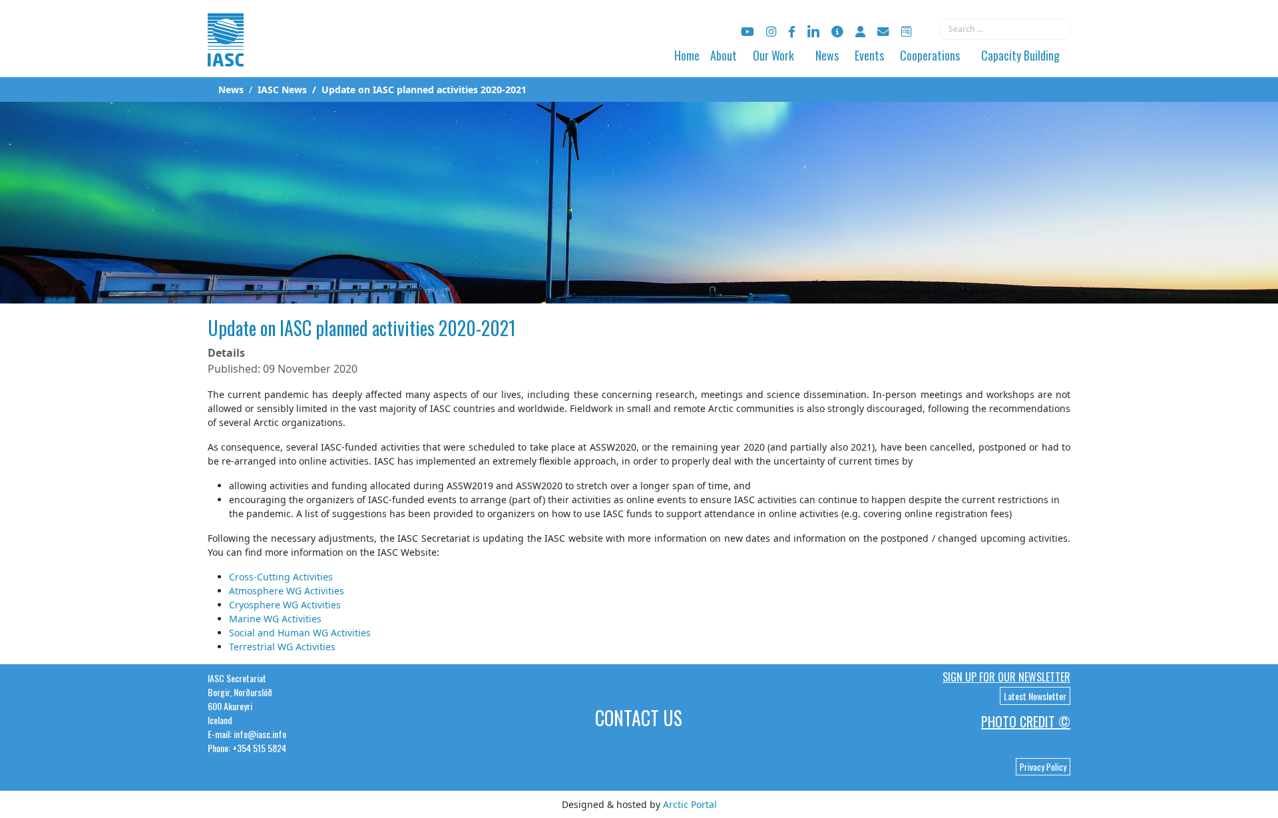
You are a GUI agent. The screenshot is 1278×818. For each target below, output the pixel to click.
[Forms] (906, 31)
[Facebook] (791, 31)
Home (687, 55)
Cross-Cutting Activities (281, 576)
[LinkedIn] (813, 31)
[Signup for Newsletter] (837, 31)
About (723, 55)
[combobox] (1005, 29)
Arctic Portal (690, 804)
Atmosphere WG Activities (286, 590)
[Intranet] (860, 31)
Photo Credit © (1025, 721)
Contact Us (638, 717)
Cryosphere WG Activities (285, 604)
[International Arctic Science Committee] (226, 53)
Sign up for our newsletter (1006, 677)
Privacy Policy (1043, 766)
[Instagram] (771, 31)
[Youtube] (747, 31)
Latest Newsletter (1035, 696)
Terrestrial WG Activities (282, 646)
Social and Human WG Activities (300, 632)
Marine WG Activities (275, 618)
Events (869, 55)
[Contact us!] (883, 31)
